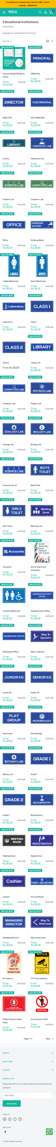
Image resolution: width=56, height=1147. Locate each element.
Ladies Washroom (10, 281)
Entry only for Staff (39, 1019)
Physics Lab (36, 403)
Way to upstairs (37, 651)
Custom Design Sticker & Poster (14, 75)
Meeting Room (9, 856)
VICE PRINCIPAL (38, 117)
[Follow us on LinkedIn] (20, 1119)
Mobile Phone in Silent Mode (12, 1021)
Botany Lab (8, 774)
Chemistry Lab (37, 158)
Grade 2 (6, 815)
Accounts (7, 567)
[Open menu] (4, 12)
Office (5, 240)
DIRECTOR (7, 117)
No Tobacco (8, 978)
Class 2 (6, 362)
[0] (51, 12)
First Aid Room (37, 897)
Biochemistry (37, 815)
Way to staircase (38, 937)
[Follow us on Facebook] (5, 1119)
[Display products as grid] (47, 41)
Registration (36, 856)
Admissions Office (11, 651)
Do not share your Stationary (38, 568)
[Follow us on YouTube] (15, 1119)
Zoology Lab (8, 444)
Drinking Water (37, 240)
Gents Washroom (38, 281)
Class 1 (34, 322)
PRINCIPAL (36, 73)
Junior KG (7, 692)
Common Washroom (11, 611)
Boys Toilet (35, 485)
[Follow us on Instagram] (10, 1119)
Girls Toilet (7, 526)
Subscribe (12, 1103)
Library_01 (35, 362)
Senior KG (35, 692)
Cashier (6, 897)
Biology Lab (36, 444)
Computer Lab (37, 199)
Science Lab (8, 199)
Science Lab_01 (10, 485)
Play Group (7, 733)
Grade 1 (34, 774)
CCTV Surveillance (39, 978)
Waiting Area (36, 526)
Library (6, 158)
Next (48, 1038)
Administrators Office (40, 611)
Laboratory (8, 322)
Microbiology (36, 733)
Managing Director (11, 937)
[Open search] (40, 12)
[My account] (45, 12)
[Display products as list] (52, 41)
